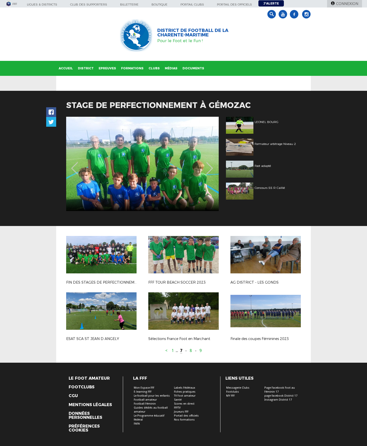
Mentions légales (90, 405)
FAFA (137, 423)
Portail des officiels (234, 4)
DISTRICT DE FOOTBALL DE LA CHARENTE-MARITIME (192, 33)
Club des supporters (88, 4)
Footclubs (81, 387)
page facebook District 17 (280, 395)
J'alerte (271, 3)
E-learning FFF (143, 391)
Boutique (160, 4)
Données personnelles (85, 416)
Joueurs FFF (181, 411)
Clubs (154, 68)
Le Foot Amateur (89, 378)
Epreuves (107, 68)
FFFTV (177, 407)
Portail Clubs (192, 4)
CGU (73, 396)
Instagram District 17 (278, 399)
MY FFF (230, 395)
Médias (171, 68)
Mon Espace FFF (144, 387)
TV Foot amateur (184, 395)
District (86, 68)
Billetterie (129, 4)
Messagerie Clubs (237, 387)
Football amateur (145, 399)
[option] (142, 164)
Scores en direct (184, 403)
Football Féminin (145, 403)
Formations (132, 68)
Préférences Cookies (84, 428)
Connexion (347, 3)
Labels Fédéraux (184, 387)
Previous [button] (74, 165)
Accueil (66, 68)
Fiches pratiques (184, 391)
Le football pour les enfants (152, 395)
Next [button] (209, 165)
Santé (178, 399)
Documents (193, 68)
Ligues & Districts (42, 4)
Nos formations (184, 419)
